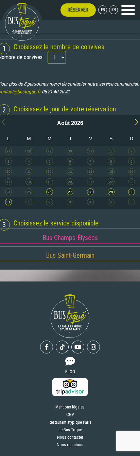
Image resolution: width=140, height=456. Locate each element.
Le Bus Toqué (70, 429)
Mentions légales (70, 407)
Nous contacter (70, 437)
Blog (70, 371)
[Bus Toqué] (22, 22)
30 (131, 192)
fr (103, 9)
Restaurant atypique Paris (70, 422)
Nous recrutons (70, 444)
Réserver (78, 10)
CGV (70, 414)
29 (111, 192)
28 (90, 192)
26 (50, 192)
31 (8, 202)
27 (70, 192)
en (113, 9)
